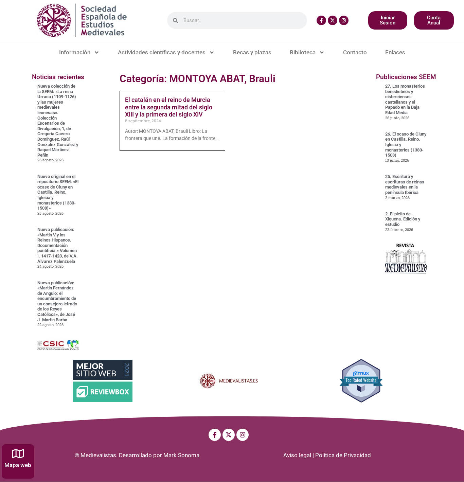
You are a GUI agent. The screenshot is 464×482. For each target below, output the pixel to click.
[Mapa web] (18, 454)
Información (74, 52)
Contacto (355, 52)
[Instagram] (344, 20)
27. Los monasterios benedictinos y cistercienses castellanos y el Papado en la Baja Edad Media (405, 99)
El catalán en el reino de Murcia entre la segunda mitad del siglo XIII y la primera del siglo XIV (168, 107)
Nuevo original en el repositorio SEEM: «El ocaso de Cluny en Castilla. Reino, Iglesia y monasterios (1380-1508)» (57, 192)
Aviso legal (297, 455)
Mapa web (17, 465)
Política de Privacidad (343, 455)
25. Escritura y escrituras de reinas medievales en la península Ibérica (404, 184)
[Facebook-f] (321, 20)
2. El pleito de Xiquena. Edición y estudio (402, 219)
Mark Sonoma (181, 455)
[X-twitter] (332, 20)
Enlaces (395, 52)
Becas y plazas (252, 52)
